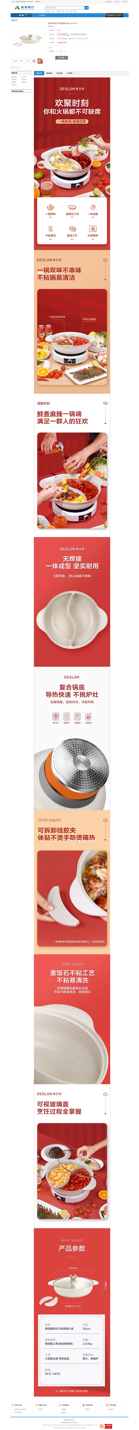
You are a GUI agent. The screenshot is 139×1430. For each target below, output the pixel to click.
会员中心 (117, 1)
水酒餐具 (14, 82)
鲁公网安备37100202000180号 (69, 1422)
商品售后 (63, 1412)
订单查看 (40, 1409)
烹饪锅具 (23, 79)
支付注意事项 (17, 1412)
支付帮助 (69, 73)
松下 (63, 11)
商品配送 (63, 1409)
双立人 (53, 11)
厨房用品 (23, 82)
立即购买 (87, 1409)
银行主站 (125, 1)
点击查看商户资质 (62, 42)
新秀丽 (58, 11)
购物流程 (111, 1409)
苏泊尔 (75, 11)
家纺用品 (14, 77)
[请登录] (37, 1)
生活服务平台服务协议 (20, 1409)
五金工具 (14, 84)
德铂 (70, 11)
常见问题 (59, 73)
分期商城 (42, 15)
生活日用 (23, 77)
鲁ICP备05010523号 (69, 1420)
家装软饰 (14, 79)
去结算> (119, 15)
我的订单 (110, 1)
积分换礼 (22, 15)
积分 (62, 34)
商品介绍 (39, 73)
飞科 (67, 11)
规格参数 (49, 73)
